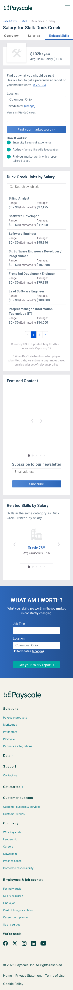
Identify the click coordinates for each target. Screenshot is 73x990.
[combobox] (36, 99)
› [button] (41, 420)
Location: (13, 93)
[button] (11, 35)
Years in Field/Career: (21, 112)
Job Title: (19, 624)
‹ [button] (32, 420)
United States (10, 21)
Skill (24, 21)
